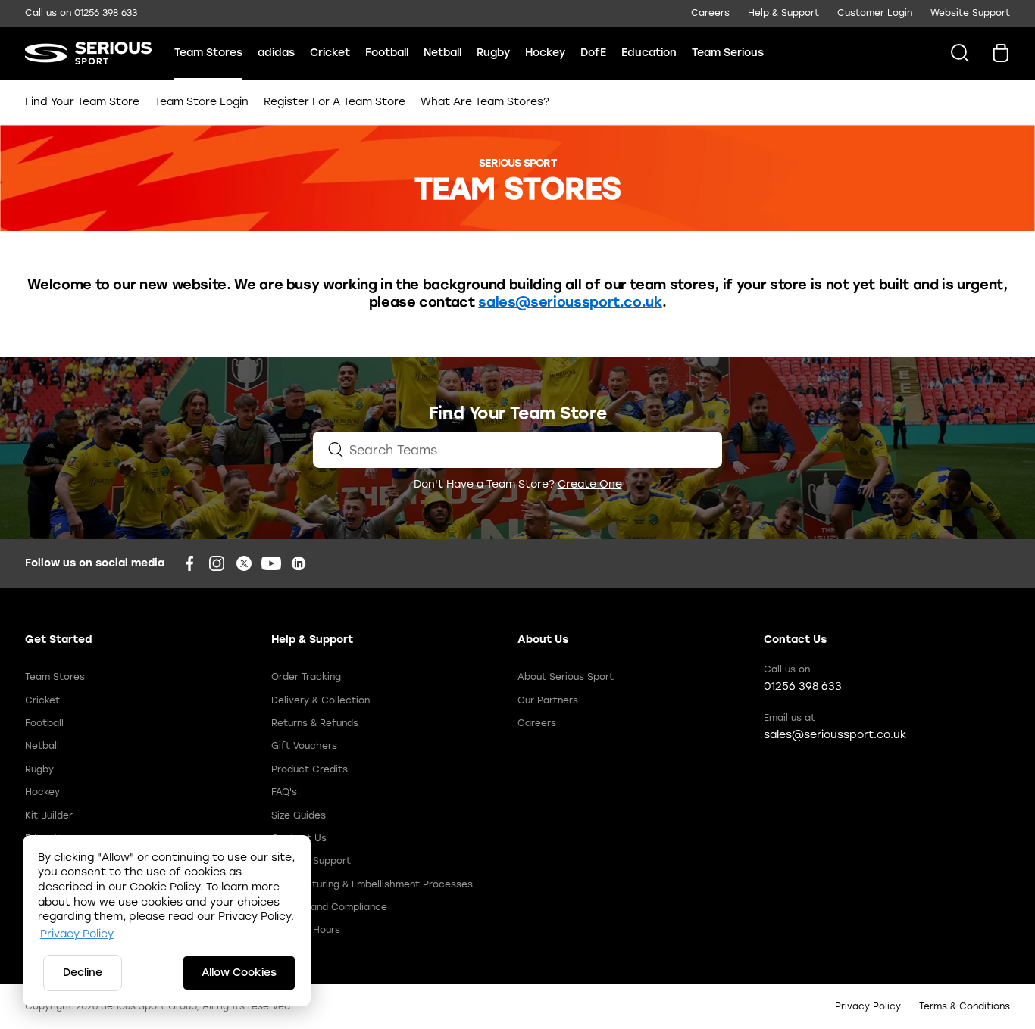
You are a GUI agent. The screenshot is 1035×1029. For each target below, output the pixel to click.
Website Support (970, 13)
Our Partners (548, 700)
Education (649, 52)
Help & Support (783, 13)
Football (386, 52)
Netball (442, 52)
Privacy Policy (868, 1006)
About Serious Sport (566, 677)
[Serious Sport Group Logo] (88, 53)
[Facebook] (189, 563)
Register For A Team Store (334, 101)
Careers (710, 13)
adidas (276, 52)
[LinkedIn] (298, 563)
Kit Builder (49, 815)
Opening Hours (305, 930)
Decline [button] (82, 972)
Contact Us (299, 838)
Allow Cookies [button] (239, 972)
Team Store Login (202, 101)
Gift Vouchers (304, 746)
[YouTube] (271, 563)
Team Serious (728, 52)
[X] (244, 563)
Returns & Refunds (314, 723)
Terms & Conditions (964, 1006)
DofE (593, 52)
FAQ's (284, 792)
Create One (590, 484)
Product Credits (309, 769)
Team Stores (208, 52)
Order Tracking (306, 677)
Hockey (545, 52)
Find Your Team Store (84, 101)
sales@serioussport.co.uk (569, 302)
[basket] (1001, 53)
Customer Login (874, 13)
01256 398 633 (105, 13)
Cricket (330, 52)
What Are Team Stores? (483, 101)
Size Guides (298, 815)
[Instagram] (217, 563)
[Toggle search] (954, 53)
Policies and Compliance (329, 907)
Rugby (493, 52)
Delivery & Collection (320, 700)
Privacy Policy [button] (77, 934)
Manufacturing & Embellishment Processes (372, 884)
